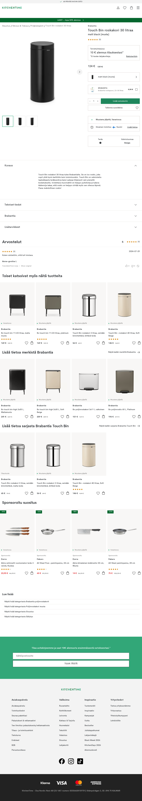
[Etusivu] (12, 8)
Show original (26, 266)
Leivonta (63, 716)
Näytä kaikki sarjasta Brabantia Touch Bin (117, 426)
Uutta (87, 721)
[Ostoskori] (131, 7)
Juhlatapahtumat (92, 730)
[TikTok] (80, 761)
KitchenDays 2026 (93, 745)
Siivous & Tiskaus (20, 26)
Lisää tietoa (132, 127)
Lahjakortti (64, 745)
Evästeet (15, 740)
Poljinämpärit (37, 26)
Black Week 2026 (92, 740)
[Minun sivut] (118, 7)
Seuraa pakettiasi (19, 716)
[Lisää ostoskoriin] (32, 342)
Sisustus (6, 26)
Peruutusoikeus (19, 750)
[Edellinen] (5, 72)
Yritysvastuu (116, 711)
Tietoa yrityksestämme (120, 706)
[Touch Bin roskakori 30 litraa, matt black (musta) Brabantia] (42, 72)
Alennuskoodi (91, 750)
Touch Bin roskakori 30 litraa (58, 26)
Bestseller (89, 725)
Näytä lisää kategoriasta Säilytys (18, 617)
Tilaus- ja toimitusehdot (22, 730)
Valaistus (63, 735)
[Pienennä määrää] (90, 101)
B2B (13, 745)
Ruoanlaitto (64, 706)
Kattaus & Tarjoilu (67, 721)
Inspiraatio (89, 711)
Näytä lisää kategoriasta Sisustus (19, 612)
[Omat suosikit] (124, 7)
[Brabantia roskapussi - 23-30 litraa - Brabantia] (92, 89)
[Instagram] (71, 761)
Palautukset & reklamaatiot (24, 721)
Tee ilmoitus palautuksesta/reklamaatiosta (31, 725)
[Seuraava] (79, 72)
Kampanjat (89, 716)
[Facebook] (61, 761)
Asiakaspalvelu (18, 706)
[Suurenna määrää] (98, 101)
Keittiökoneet (65, 711)
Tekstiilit (63, 730)
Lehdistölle (116, 721)
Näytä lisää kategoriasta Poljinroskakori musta (24, 607)
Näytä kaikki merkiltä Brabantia (122, 352)
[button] (94, 39)
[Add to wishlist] (26, 343)
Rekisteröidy (131, 56)
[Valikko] (138, 7)
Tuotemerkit (90, 706)
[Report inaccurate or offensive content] (138, 266)
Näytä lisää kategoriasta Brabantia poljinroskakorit (26, 602)
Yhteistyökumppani (119, 716)
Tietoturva (16, 735)
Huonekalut (64, 725)
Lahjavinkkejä (90, 735)
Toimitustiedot (18, 711)
